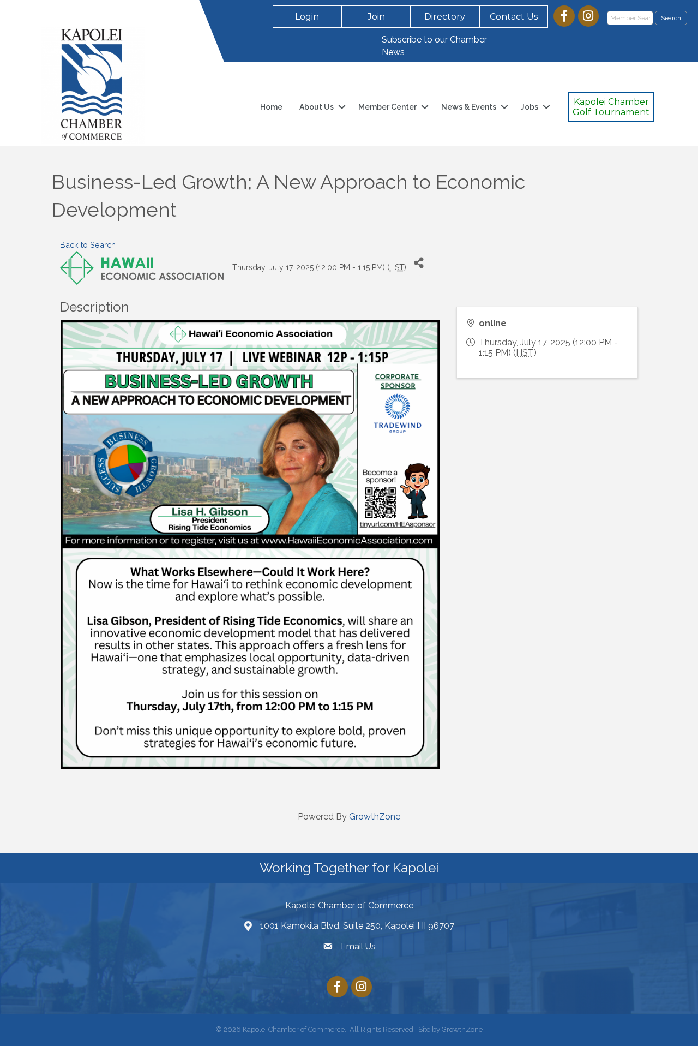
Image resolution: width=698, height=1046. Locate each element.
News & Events (468, 107)
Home (271, 107)
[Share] (418, 263)
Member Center (387, 107)
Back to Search (88, 244)
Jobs (529, 107)
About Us (316, 107)
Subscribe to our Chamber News (434, 45)
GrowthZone (374, 816)
